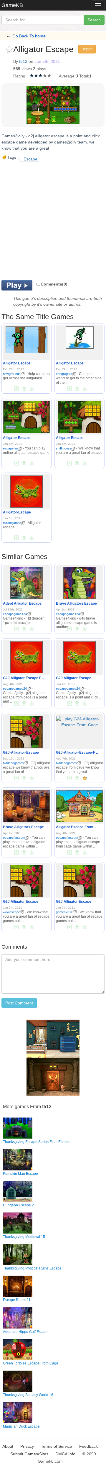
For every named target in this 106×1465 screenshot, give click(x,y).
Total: (84, 76)
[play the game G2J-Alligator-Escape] (26, 730)
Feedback (88, 1446)
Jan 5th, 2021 (47, 61)
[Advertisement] (53, 220)
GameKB (12, 5)
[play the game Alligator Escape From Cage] (79, 805)
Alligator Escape (17, 363)
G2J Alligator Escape (73, 678)
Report (87, 49)
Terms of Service (56, 1446)
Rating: (19, 76)
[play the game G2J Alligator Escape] (79, 656)
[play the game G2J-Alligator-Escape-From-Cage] (79, 720)
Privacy (27, 1446)
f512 (23, 61)
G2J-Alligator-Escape (21, 752)
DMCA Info (65, 1454)
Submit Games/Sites (29, 1454)
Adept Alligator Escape (22, 603)
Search (94, 20)
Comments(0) (54, 284)
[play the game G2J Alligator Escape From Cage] (26, 656)
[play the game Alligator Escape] (26, 339)
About (7, 1446)
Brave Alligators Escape (76, 603)
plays (41, 68)
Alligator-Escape (17, 512)
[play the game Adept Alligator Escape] (26, 581)
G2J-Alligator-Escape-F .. (77, 752)
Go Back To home (29, 36)
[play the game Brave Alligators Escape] (79, 581)
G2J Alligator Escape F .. (23, 678)
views (26, 68)
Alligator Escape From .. (76, 827)
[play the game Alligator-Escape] (26, 490)
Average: (67, 76)
